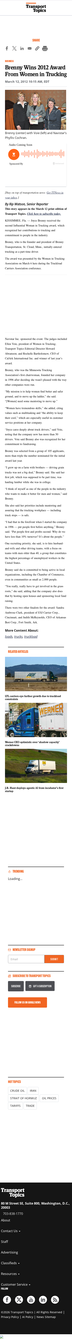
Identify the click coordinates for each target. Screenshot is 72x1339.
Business (9, 61)
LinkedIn (43, 1300)
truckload (30, 636)
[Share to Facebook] (7, 49)
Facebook (7, 1300)
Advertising (9, 1252)
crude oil (17, 1090)
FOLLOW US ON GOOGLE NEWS (27, 1002)
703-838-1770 (13, 1213)
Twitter (19, 1300)
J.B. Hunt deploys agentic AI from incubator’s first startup (34, 789)
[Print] (45, 49)
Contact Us (9, 1231)
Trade (30, 1106)
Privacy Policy (10, 1317)
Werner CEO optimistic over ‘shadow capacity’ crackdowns (32, 743)
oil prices (49, 1098)
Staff (4, 1241)
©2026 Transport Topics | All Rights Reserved (31, 1312)
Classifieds (9, 1263)
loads (9, 636)
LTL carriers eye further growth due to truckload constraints (33, 697)
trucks (18, 636)
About (5, 1220)
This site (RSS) (55, 1300)
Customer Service (14, 1284)
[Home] (36, 8)
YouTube (31, 1300)
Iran (33, 1090)
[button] (37, 49)
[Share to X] (14, 49)
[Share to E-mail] (30, 49)
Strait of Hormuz (23, 1098)
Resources (9, 1274)
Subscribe (16, 986)
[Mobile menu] (5, 6)
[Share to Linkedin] (22, 49)
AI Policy (27, 1317)
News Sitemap (46, 1317)
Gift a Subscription (42, 986)
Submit (54, 959)
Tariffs (15, 1106)
